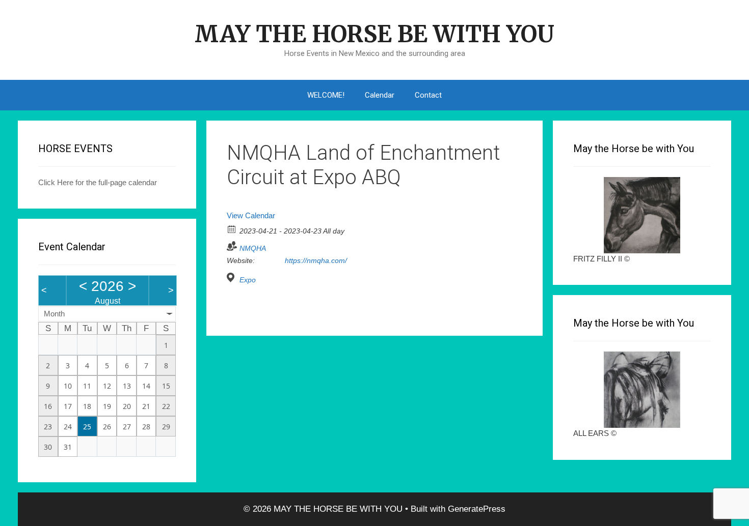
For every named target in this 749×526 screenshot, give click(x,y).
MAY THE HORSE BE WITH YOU (374, 34)
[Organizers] (232, 246)
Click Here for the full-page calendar (97, 182)
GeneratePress (476, 509)
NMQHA (252, 248)
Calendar (379, 95)
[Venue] (232, 277)
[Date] (232, 228)
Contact (428, 95)
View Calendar (251, 215)
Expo (247, 280)
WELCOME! (325, 95)
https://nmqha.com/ (316, 260)
